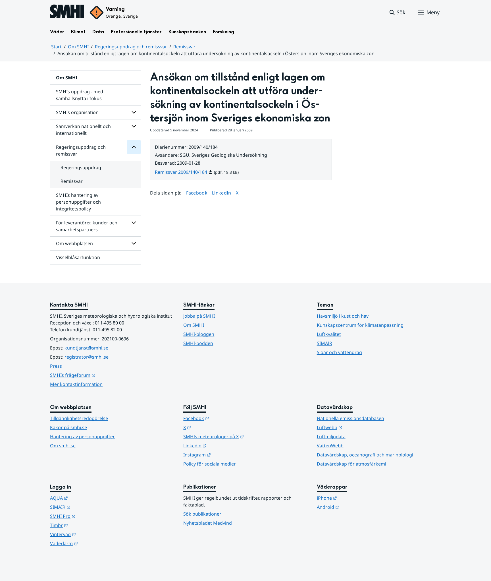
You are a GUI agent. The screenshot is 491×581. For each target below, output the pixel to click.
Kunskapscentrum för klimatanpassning (360, 325)
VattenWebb (330, 446)
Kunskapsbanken (187, 31)
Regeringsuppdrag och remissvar (131, 47)
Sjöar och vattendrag (339, 352)
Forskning (223, 31)
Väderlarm (92, 543)
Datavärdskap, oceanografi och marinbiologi (365, 455)
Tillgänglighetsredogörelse (79, 418)
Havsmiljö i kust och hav (343, 316)
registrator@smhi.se (87, 357)
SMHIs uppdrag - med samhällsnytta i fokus (79, 95)
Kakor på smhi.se (68, 427)
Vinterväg (91, 534)
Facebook (197, 192)
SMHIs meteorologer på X (241, 436)
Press (56, 366)
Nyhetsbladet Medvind (207, 523)
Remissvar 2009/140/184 (184, 172)
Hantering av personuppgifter (82, 436)
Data (98, 31)
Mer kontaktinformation (76, 384)
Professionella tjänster (136, 31)
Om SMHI (78, 47)
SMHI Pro (90, 516)
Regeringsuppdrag (81, 167)
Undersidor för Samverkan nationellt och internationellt (134, 126)
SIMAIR (324, 343)
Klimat (78, 31)
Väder (57, 31)
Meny (433, 12)
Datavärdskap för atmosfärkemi (351, 464)
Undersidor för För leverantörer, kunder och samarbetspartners (134, 222)
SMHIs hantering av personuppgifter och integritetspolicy (78, 202)
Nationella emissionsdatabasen (350, 418)
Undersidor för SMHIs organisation (134, 112)
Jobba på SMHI (199, 316)
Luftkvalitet (329, 334)
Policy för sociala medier (209, 464)
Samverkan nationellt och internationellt (83, 129)
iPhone (355, 498)
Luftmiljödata (331, 436)
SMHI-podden (198, 343)
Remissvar (184, 47)
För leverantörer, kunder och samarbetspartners (86, 226)
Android (356, 507)
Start (56, 47)
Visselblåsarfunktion (78, 257)
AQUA (87, 498)
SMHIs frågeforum (100, 375)
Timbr (87, 525)
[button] (397, 12)
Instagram (225, 454)
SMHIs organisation (77, 112)
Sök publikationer (202, 514)
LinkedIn (221, 192)
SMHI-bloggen (198, 334)
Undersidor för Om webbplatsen (134, 243)
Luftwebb (357, 427)
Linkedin (222, 445)
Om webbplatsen (74, 243)
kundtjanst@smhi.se (86, 348)
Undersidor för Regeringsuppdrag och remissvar (134, 147)
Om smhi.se (63, 446)
